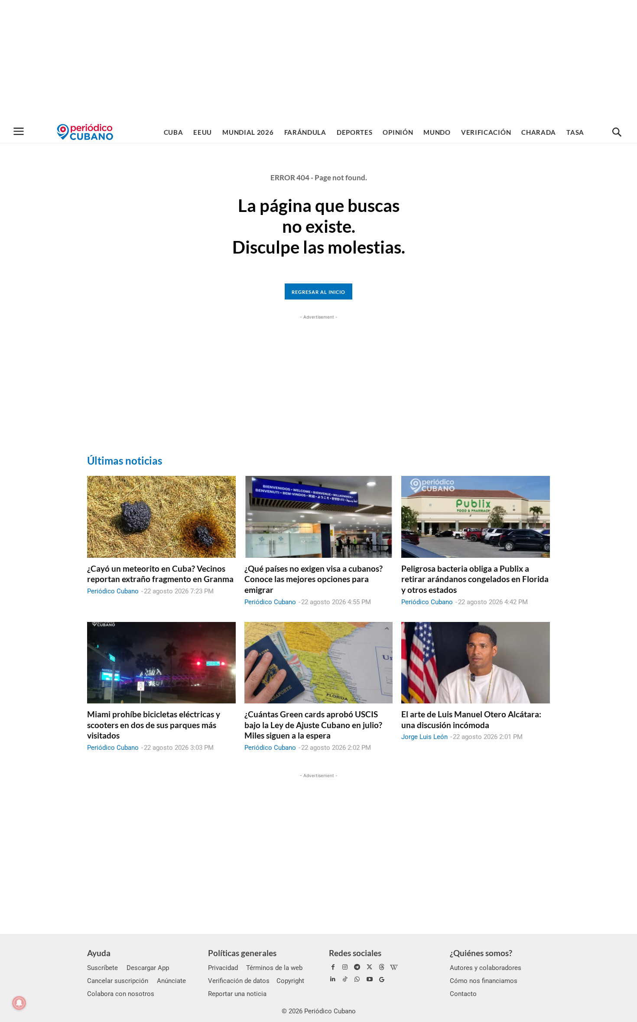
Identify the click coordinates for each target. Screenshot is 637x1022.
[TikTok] (345, 979)
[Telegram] (357, 967)
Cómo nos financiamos (483, 981)
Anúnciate (171, 981)
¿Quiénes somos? (481, 953)
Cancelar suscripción (117, 981)
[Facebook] (333, 967)
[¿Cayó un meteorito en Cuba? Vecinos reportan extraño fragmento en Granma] (161, 516)
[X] (370, 967)
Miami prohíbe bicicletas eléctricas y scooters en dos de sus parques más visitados (153, 724)
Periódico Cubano (113, 591)
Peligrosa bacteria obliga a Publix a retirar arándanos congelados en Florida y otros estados (475, 579)
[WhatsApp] (357, 979)
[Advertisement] (318, 60)
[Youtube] (370, 979)
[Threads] (382, 967)
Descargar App (148, 968)
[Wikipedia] (394, 967)
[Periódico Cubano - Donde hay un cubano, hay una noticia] (85, 132)
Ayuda (98, 953)
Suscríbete (102, 968)
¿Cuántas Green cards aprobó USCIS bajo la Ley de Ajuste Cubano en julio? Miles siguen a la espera (313, 724)
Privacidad (223, 968)
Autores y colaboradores (485, 968)
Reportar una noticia (237, 994)
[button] (617, 133)
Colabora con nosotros (120, 994)
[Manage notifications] (19, 1003)
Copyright (290, 981)
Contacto (463, 994)
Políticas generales (242, 953)
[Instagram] (345, 967)
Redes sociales (355, 953)
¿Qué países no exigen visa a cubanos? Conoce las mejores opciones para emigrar (313, 579)
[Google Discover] (382, 979)
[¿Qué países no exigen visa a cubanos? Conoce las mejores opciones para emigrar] (318, 516)
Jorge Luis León (424, 737)
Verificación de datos (239, 981)
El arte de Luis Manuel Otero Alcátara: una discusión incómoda (471, 719)
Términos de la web (274, 968)
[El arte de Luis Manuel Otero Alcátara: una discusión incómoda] (475, 662)
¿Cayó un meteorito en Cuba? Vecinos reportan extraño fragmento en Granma (160, 573)
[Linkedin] (333, 979)
